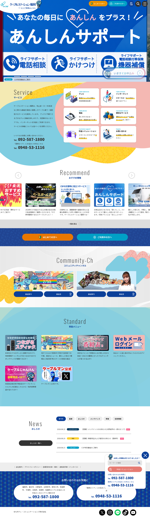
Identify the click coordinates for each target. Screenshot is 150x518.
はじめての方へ (99, 3)
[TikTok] (125, 512)
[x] (102, 512)
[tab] (10, 76)
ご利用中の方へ (119, 3)
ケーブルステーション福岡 (18, 4)
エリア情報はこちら (28, 8)
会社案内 (19, 467)
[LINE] (118, 512)
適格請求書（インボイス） (69, 467)
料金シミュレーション (125, 469)
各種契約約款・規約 (50, 467)
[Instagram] (110, 512)
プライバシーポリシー (32, 467)
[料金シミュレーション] (131, 4)
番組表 (58, 294)
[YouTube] (133, 512)
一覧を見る (73, 224)
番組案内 (28, 294)
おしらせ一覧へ (35, 443)
